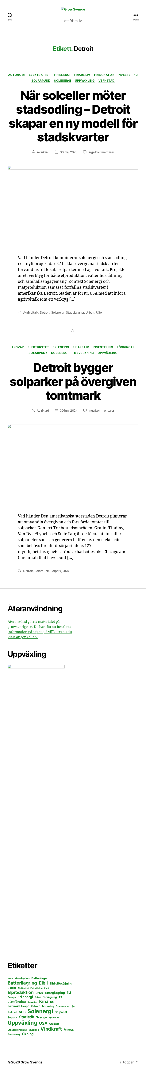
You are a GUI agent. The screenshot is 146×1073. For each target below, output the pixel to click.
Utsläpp (54, 1023)
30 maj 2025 (68, 152)
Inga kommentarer (101, 152)
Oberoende (62, 1006)
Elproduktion (21, 992)
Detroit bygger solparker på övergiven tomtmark (73, 381)
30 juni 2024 (69, 410)
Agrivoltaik (30, 312)
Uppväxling (85, 80)
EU (69, 993)
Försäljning (50, 997)
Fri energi (62, 75)
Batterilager (39, 978)
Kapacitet (32, 1002)
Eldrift (12, 988)
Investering (128, 75)
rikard (45, 152)
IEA (60, 997)
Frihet (38, 997)
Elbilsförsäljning (60, 983)
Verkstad (106, 80)
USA (99, 312)
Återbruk (69, 1029)
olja (73, 1006)
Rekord (12, 1012)
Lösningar (126, 347)
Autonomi (16, 75)
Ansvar (17, 347)
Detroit (45, 312)
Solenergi (62, 80)
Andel (10, 978)
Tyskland (54, 1017)
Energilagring (55, 993)
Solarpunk (40, 80)
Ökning (28, 1034)
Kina (43, 1001)
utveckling (34, 1029)
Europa (12, 997)
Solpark (56, 571)
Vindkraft (51, 1029)
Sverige (41, 1017)
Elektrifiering (36, 988)
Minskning (48, 1006)
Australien (22, 978)
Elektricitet (39, 75)
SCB (22, 1012)
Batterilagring (22, 983)
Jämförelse (17, 1002)
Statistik (26, 1017)
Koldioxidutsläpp (18, 1006)
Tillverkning (83, 353)
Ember (40, 992)
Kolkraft (35, 1006)
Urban (90, 312)
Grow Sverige (32, 1062)
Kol (52, 1002)
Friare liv (82, 75)
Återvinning (14, 1034)
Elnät (46, 988)
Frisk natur (104, 75)
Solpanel (61, 1012)
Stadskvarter (75, 312)
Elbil (43, 983)
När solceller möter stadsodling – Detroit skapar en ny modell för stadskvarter (73, 116)
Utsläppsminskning (17, 1029)
